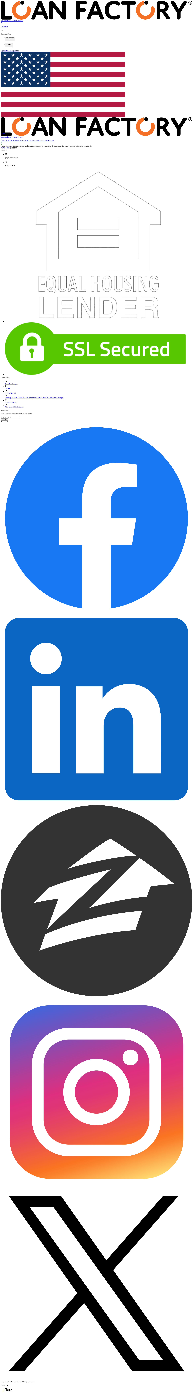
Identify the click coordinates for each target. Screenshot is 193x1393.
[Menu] (1, 139)
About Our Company (11, 384)
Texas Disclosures (10, 402)
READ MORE (5, 148)
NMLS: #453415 (10, 393)
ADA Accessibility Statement (14, 407)
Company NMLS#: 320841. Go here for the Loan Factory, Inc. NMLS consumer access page (34, 398)
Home (3, 133)
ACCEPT (14, 148)
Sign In (3, 51)
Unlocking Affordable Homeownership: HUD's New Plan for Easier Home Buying (27, 140)
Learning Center (6, 137)
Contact (7, 388)
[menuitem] (10, 39)
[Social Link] (96, 613)
